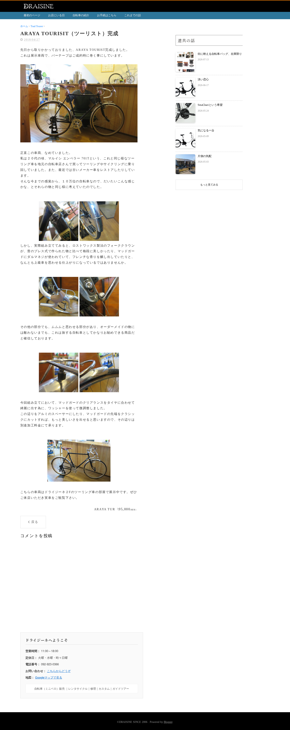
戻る (34, 522)
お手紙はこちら (106, 15)
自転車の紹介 (81, 15)
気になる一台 (206, 130)
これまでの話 (132, 15)
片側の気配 (204, 156)
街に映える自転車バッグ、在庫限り (220, 53)
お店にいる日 (56, 15)
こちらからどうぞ (59, 671)
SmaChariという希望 (210, 104)
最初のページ (32, 15)
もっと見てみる (209, 184)
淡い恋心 (203, 79)
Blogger (168, 722)
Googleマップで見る (48, 677)
